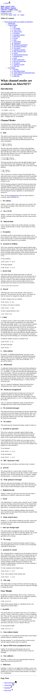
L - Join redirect (16, 41)
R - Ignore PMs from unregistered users (23, 72)
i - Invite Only (16, 36)
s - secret (14, 58)
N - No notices (16, 48)
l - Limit (14, 40)
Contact (3, 11)
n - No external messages (19, 46)
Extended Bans (13, 195)
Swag (16, 9)
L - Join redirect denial (18, 71)
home (10, 15)
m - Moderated (16, 43)
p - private (15, 53)
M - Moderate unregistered (19, 45)
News (13, 6)
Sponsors (13, 8)
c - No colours (16, 28)
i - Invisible (15, 69)
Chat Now (4, 9)
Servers (8, 6)
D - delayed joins (17, 31)
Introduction (11, 23)
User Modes (11, 68)
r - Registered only (17, 56)
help (15, 15)
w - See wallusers (17, 74)
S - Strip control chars (18, 59)
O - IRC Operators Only (19, 51)
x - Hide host (15, 76)
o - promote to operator (18, 49)
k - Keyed (15, 38)
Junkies (10, 9)
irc (18, 15)
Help (2, 8)
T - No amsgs (16, 63)
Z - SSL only (15, 66)
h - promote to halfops (18, 35)
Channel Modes (12, 25)
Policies (7, 8)
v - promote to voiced (18, 64)
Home (2, 6)
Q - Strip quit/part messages (20, 54)
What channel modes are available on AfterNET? (18, 22)
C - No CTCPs (16, 30)
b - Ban (14, 26)
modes (22, 15)
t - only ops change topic (19, 61)
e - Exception (16, 33)
